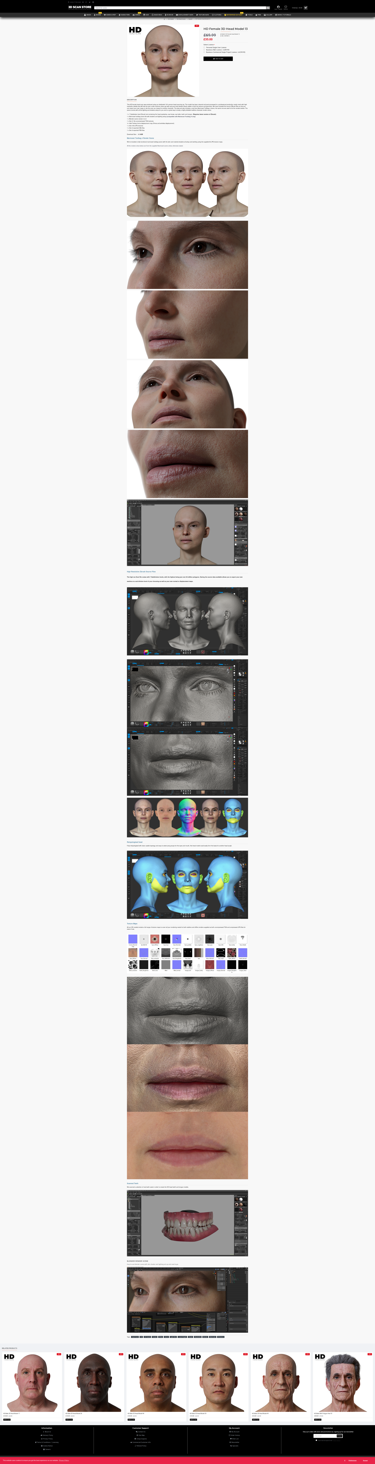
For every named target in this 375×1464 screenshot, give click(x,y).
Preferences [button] (353, 1460)
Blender (205, 1337)
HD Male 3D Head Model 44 (136, 1413)
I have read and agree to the (328, 1440)
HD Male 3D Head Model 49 (260, 1413)
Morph (190, 1337)
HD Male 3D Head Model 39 (198, 1413)
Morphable (198, 1337)
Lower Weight (182, 1337)
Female (155, 1337)
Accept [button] (365, 1460)
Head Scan (135, 1337)
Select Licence (209, 45)
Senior (166, 1337)
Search (190, 19)
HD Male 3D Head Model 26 (74, 1413)
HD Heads (171, 19)
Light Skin (173, 1337)
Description (132, 100)
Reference (221, 1337)
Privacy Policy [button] (64, 1460)
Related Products (9, 1348)
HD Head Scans (181, 19)
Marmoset (213, 1337)
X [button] (344, 1460)
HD (141, 1337)
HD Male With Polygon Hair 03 (323, 1413)
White (160, 1337)
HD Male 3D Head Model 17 (11, 1413)
